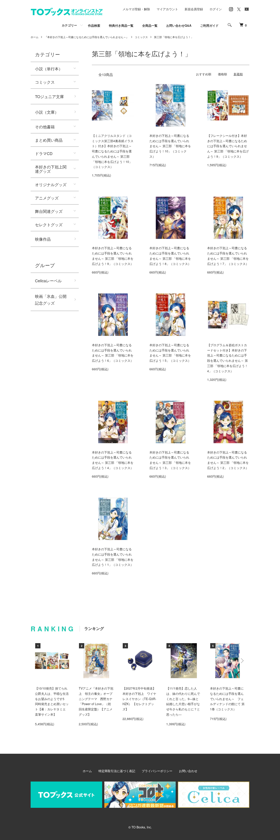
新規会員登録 (194, 9)
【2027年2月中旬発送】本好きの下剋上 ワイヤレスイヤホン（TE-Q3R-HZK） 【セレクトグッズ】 (139, 698)
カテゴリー (69, 25)
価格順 (222, 74)
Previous (38, 660)
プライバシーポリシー (157, 771)
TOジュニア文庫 (49, 96)
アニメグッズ (47, 198)
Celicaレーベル (48, 280)
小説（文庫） (47, 112)
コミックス (141, 37)
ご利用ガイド (209, 25)
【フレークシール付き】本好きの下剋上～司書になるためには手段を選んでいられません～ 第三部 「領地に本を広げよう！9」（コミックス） (228, 146)
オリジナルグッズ (50, 184)
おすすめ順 (203, 74)
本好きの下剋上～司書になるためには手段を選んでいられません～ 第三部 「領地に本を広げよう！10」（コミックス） (170, 146)
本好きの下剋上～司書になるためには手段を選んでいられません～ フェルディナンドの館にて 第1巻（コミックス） (227, 698)
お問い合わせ (188, 771)
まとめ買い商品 (49, 140)
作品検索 (94, 25)
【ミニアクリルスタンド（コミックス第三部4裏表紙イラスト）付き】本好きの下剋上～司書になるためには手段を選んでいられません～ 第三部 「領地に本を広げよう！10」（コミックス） (112, 151)
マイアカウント (167, 9)
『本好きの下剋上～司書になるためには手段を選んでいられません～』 (87, 37)
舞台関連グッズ (49, 211)
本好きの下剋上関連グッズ (50, 169)
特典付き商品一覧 (121, 25)
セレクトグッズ (49, 224)
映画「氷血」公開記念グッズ (50, 299)
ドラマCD (43, 153)
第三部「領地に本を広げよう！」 (173, 37)
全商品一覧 (150, 25)
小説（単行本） (49, 68)
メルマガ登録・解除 (136, 9)
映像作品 (43, 239)
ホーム (34, 37)
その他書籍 (45, 126)
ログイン (216, 9)
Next (241, 660)
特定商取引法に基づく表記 (116, 771)
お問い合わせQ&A (178, 25)
